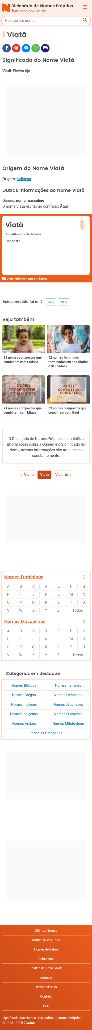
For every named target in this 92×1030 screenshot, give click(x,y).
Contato (46, 996)
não (63, 302)
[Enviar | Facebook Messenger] (26, 48)
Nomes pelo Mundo (46, 940)
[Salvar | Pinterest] (16, 48)
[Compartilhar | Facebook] (6, 48)
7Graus (29, 1023)
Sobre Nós (46, 959)
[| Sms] (45, 48)
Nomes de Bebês (46, 949)
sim (51, 302)
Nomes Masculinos (25, 621)
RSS (46, 1006)
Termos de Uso (46, 987)
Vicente (61, 474)
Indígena (24, 179)
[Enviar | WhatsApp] (35, 48)
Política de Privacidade (46, 968)
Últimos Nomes (46, 930)
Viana (29, 474)
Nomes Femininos (23, 577)
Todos (77, 610)
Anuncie (46, 977)
